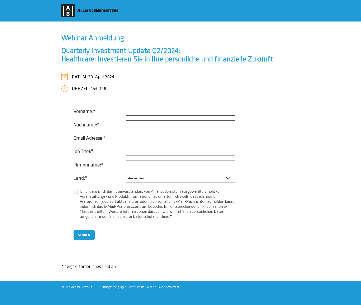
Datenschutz (136, 287)
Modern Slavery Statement (163, 287)
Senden (84, 235)
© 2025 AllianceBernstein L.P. (79, 287)
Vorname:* (84, 111)
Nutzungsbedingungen (113, 287)
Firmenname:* (88, 164)
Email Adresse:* (90, 138)
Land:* (80, 178)
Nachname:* (86, 124)
